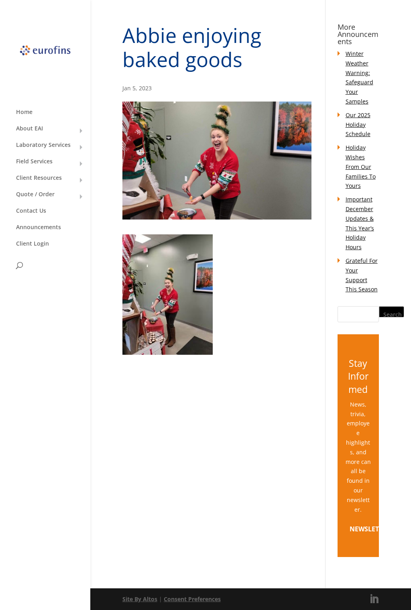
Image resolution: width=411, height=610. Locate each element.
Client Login (32, 244)
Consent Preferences (192, 599)
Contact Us (31, 211)
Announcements (38, 227)
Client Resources (39, 178)
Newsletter (370, 529)
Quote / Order (35, 194)
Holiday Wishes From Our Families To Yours (361, 166)
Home (24, 112)
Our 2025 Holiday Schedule (358, 124)
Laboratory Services (43, 145)
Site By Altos (139, 599)
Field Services (34, 162)
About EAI (29, 129)
